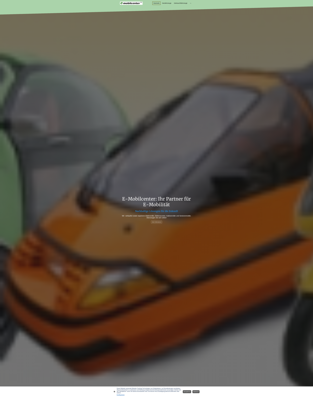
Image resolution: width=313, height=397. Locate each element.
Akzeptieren (186, 391)
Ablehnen (196, 391)
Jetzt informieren (156, 222)
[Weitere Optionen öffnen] (190, 3)
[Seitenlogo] (131, 3)
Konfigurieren (121, 395)
